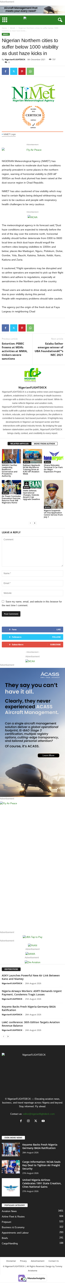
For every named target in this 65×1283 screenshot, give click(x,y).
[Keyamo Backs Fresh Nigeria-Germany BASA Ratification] (11, 1149)
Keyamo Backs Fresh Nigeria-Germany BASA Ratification (40, 1146)
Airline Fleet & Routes (13, 1216)
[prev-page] (30, 523)
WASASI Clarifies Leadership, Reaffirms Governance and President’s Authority (9, 470)
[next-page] (34, 523)
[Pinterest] (22, 71)
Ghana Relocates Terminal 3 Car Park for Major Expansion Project (53, 468)
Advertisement (37, 1261)
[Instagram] (29, 1121)
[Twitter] (13, 71)
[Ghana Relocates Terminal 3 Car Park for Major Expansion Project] (53, 456)
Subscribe (55, 644)
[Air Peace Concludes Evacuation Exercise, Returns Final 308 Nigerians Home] (11, 487)
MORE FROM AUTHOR (44, 443)
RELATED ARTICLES (19, 443)
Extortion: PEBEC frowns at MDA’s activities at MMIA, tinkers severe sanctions (14, 351)
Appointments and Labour (15, 1232)
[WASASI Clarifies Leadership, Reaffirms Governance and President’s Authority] (11, 456)
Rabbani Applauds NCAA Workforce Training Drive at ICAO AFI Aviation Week (31, 469)
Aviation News (9, 1211)
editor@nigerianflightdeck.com (39, 1114)
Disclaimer (11, 1261)
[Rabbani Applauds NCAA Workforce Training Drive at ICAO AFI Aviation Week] (32, 456)
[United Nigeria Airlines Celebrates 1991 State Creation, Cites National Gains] (11, 1187)
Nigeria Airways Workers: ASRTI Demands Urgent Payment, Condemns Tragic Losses (32, 992)
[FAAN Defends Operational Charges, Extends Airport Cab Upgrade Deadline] (32, 484)
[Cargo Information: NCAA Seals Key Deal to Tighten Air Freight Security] (11, 1167)
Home (4, 28)
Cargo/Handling (10, 1243)
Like (59, 629)
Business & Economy (13, 1227)
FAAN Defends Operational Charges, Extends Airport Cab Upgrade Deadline (31, 494)
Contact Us (54, 1261)
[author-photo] (32, 375)
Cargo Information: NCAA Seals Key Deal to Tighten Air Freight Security (41, 1165)
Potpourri (6, 1222)
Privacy (23, 1261)
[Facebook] (5, 71)
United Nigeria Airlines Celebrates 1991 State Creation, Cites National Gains (41, 1183)
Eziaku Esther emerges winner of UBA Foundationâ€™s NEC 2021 (49, 349)
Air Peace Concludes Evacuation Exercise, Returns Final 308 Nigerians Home (11, 499)
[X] (36, 1121)
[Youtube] (43, 1121)
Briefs (12, 28)
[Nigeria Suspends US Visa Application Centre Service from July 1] (53, 494)
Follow (56, 637)
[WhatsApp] (30, 71)
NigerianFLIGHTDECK (15, 59)
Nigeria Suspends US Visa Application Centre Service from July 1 (53, 513)
